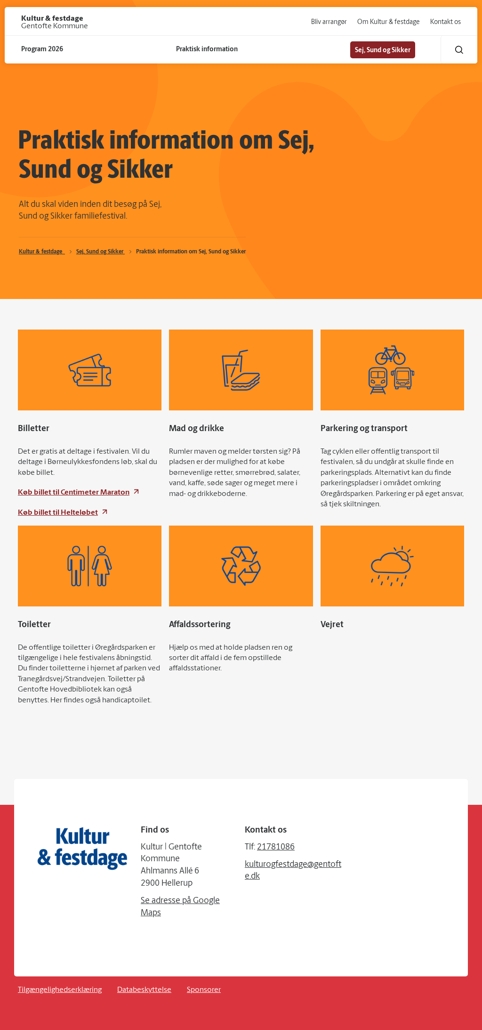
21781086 (276, 847)
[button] (459, 49)
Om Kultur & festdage (388, 22)
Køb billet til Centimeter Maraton (73, 492)
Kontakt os (445, 22)
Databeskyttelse (144, 990)
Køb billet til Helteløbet (58, 513)
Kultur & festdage (42, 252)
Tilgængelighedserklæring (60, 990)
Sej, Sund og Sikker (100, 252)
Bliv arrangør (329, 22)
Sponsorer (204, 990)
